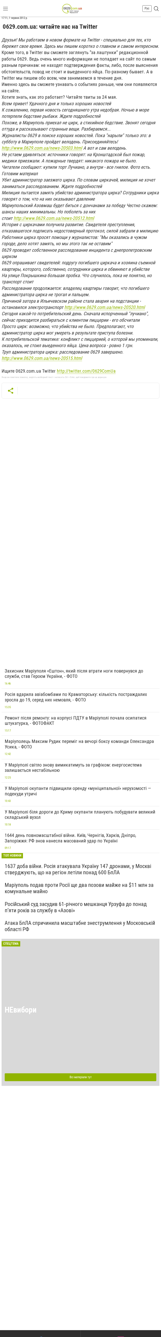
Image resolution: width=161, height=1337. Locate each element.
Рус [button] (147, 8)
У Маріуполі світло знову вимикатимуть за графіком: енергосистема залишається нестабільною (73, 767)
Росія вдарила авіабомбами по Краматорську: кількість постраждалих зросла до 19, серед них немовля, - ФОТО (76, 697)
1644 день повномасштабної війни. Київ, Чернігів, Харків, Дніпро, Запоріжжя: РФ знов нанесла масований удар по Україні (70, 838)
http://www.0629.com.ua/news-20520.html (104, 307)
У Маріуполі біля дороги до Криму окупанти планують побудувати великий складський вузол (80, 814)
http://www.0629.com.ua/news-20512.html (54, 218)
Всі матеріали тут (81, 1077)
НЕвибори (21, 1009)
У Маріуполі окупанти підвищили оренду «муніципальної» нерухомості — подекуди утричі (78, 791)
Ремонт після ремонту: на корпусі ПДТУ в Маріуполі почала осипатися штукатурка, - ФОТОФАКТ (75, 720)
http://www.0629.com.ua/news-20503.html (42, 148)
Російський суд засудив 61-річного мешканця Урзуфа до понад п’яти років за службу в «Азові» (76, 907)
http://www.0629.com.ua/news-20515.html (42, 358)
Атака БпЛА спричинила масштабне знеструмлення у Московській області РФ (80, 926)
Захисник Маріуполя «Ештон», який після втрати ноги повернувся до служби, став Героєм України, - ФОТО (74, 673)
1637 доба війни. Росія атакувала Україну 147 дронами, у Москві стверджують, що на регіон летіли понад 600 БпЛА (78, 869)
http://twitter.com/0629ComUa (86, 371)
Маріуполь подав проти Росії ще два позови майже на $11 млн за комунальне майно (79, 888)
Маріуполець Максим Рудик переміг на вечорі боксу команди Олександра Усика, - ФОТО (79, 744)
